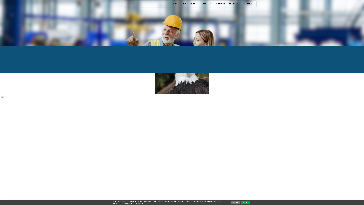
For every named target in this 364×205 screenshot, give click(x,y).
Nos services (188, 4)
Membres (233, 4)
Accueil (175, 4)
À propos (247, 4)
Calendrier (220, 4)
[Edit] (2, 97)
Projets (205, 4)
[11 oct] (182, 76)
